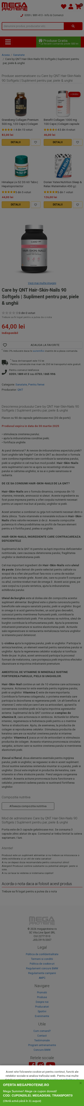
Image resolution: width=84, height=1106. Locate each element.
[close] (80, 1083)
